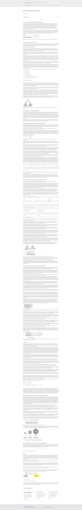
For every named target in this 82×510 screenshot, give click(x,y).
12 (43, 5)
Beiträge (37, 2)
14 (46, 5)
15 (47, 5)
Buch (42, 2)
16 (48, 5)
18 (51, 5)
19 (52, 5)
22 (56, 5)
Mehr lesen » (38, 498)
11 (42, 5)
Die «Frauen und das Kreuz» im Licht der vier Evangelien (28, 492)
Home (34, 2)
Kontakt (45, 2)
